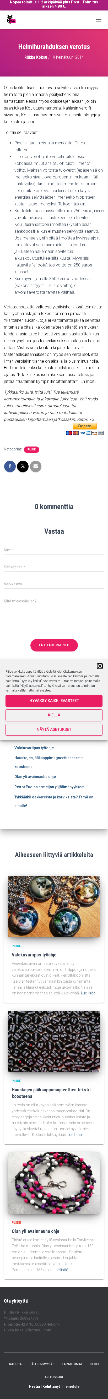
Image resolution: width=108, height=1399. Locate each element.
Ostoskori (54, 1377)
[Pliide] (12, 19)
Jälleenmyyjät (42, 1364)
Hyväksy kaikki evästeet (54, 700)
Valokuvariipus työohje (34, 748)
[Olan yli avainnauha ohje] (54, 1182)
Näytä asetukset (54, 729)
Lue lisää (88, 993)
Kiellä (54, 715)
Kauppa (15, 1364)
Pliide (32, 449)
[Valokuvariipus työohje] (54, 906)
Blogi (94, 1364)
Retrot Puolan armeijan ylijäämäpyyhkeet (49, 787)
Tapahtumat (72, 1364)
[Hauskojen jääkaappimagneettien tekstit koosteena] (54, 1041)
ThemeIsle (70, 1386)
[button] (99, 666)
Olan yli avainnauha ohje (35, 777)
